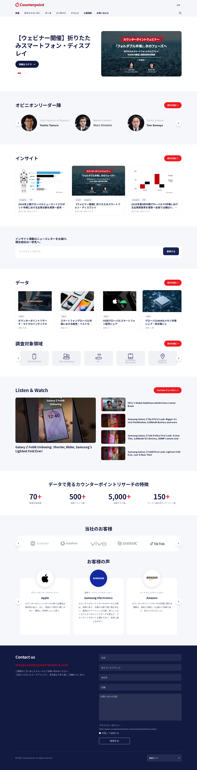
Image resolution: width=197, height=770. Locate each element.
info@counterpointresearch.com (41, 664)
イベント (75, 13)
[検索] (180, 12)
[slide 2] (18, 76)
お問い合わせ (103, 13)
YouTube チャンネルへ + (167, 390)
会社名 (104, 677)
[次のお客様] (179, 543)
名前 (103, 657)
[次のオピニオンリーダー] (179, 123)
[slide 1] (15, 76)
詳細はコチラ (27, 68)
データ (48, 13)
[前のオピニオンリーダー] (18, 123)
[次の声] (179, 602)
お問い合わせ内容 (108, 696)
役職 (103, 687)
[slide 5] (26, 76)
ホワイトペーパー (32, 13)
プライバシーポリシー (110, 725)
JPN (178, 5)
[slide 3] (21, 76)
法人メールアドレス (110, 667)
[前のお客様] (18, 543)
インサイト (61, 13)
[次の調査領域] (179, 358)
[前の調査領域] (18, 358)
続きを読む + (172, 105)
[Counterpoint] (29, 5)
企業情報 (88, 13)
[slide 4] (24, 76)
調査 (17, 13)
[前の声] (18, 602)
